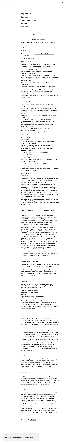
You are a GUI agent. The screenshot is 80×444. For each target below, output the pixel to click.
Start (76, 2)
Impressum (63, 2)
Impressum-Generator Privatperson (44, 54)
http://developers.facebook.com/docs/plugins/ (36, 224)
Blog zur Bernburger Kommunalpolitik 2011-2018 (12, 439)
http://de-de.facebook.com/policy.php (34, 249)
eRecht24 (33, 420)
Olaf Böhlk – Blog (8, 2)
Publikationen (71, 2)
